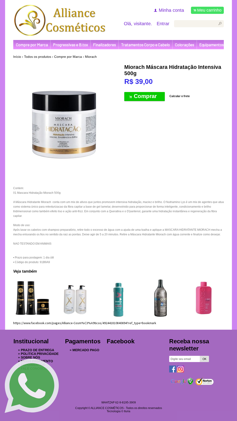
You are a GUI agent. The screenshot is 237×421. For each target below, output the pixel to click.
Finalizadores (104, 44)
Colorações (184, 44)
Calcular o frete (179, 96)
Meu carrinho (209, 10)
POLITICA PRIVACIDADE (40, 354)
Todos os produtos (37, 56)
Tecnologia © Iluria (118, 411)
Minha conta (171, 10)
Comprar (144, 96)
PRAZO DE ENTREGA (37, 350)
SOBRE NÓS (30, 357)
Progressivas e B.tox (70, 44)
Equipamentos (211, 44)
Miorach (91, 56)
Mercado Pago (85, 350)
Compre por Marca (32, 44)
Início (17, 56)
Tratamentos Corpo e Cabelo (145, 44)
